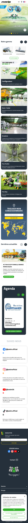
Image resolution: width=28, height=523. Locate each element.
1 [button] (9, 33)
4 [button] (15, 33)
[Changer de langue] (25, 2)
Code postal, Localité (11, 215)
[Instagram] (12, 451)
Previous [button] (21, 42)
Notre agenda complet (14, 331)
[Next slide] (23, 294)
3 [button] (13, 33)
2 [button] (11, 33)
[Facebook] (9, 451)
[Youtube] (15, 451)
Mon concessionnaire (22, 2)
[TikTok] (18, 451)
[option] (14, 18)
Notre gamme (14, 58)
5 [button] (17, 33)
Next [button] (25, 42)
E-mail (3, 440)
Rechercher (14, 218)
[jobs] (18, 2)
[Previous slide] (18, 294)
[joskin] (6, 2)
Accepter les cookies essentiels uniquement (14, 513)
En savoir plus (14, 517)
